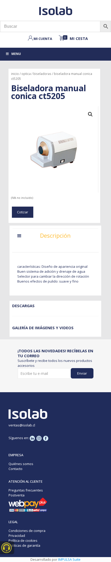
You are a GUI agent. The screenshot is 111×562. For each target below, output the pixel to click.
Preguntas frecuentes (26, 490)
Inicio (15, 74)
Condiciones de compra (27, 530)
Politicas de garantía (24, 545)
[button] (90, 114)
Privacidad (17, 535)
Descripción (55, 235)
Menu (16, 54)
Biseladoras (42, 74)
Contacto (15, 468)
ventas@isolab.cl (22, 425)
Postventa (17, 495)
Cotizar (22, 212)
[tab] (55, 237)
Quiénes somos (21, 463)
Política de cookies (23, 540)
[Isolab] (55, 10)
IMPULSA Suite (69, 559)
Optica (26, 74)
